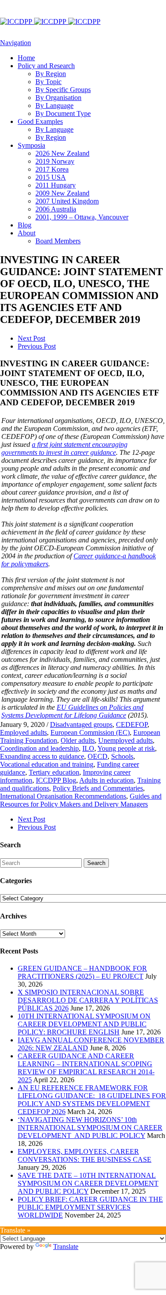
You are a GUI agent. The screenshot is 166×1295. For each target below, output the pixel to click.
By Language (54, 105)
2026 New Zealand (62, 153)
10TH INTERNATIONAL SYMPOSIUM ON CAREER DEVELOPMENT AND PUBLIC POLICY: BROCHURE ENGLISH (84, 1024)
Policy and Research (46, 65)
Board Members (58, 241)
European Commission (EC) (90, 732)
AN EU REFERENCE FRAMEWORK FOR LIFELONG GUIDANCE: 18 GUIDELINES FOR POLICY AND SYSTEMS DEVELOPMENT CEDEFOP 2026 (92, 1099)
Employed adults (23, 732)
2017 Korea (52, 169)
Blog (24, 225)
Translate (65, 1246)
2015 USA (50, 177)
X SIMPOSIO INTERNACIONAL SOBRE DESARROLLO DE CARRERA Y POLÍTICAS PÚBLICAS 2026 (88, 1000)
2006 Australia (55, 209)
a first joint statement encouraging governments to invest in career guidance (64, 448)
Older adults (78, 740)
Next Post (31, 338)
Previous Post (37, 346)
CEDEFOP (131, 724)
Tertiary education (54, 772)
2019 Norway (54, 161)
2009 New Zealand (62, 193)
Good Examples (40, 121)
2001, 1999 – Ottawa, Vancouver (81, 217)
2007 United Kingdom (67, 201)
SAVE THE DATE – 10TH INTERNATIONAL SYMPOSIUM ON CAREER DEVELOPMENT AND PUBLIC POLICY (88, 1183)
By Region (50, 73)
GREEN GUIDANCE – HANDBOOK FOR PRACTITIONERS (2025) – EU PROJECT (82, 972)
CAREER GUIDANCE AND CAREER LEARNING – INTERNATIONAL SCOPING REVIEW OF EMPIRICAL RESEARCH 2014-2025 (86, 1068)
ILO (88, 748)
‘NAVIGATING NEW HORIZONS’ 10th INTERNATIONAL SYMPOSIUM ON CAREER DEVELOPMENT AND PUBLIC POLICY (90, 1127)
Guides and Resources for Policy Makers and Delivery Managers (81, 800)
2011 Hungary (55, 185)
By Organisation (58, 97)
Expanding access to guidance (42, 756)
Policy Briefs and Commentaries (98, 788)
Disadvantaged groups (81, 724)
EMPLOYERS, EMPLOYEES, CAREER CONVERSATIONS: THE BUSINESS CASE (84, 1155)
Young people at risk (126, 748)
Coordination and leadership (39, 748)
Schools (122, 756)
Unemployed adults (125, 740)
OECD (98, 756)
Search (96, 863)
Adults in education (106, 780)
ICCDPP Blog (56, 780)
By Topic (48, 81)
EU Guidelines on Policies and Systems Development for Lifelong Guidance (72, 711)
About (26, 233)
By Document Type (63, 113)
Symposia (31, 145)
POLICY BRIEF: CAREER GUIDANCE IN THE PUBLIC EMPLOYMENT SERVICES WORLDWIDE (90, 1207)
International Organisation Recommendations (63, 796)
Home (26, 57)
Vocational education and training (46, 764)
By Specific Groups (63, 89)
